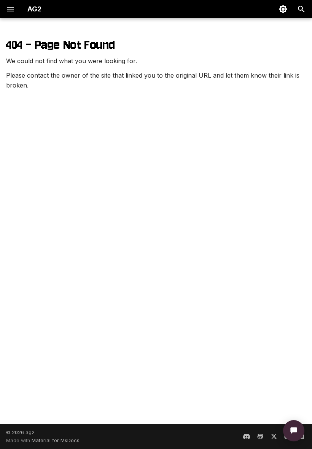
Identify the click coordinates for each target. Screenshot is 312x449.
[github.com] (260, 436)
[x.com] (274, 436)
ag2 (30, 432)
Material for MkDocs (56, 440)
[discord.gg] (246, 436)
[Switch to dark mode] (283, 9)
